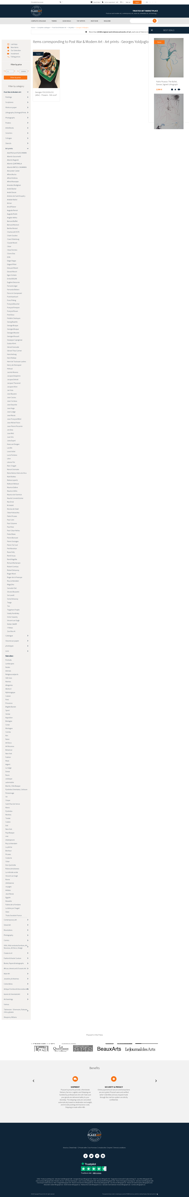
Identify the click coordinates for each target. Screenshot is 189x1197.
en (147, 2)
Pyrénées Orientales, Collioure (16, 789)
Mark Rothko (11, 476)
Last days (14, 44)
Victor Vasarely (12, 617)
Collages (8, 138)
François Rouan (12, 311)
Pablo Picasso (12, 516)
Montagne (9, 728)
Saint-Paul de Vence (12, 804)
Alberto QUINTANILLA (14, 163)
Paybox (145, 1194)
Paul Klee (10, 527)
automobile (9, 782)
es (155, 2)
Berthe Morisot (12, 228)
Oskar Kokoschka (13, 512)
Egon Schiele (12, 275)
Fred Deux (10, 315)
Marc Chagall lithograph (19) (62, 1183)
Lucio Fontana (12, 455)
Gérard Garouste (13, 347)
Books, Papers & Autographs (14, 963)
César (9, 246)
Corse (7, 725)
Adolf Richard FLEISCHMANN (17, 153)
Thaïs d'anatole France (13, 915)
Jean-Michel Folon (13, 422)
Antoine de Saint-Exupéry (16, 196)
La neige (8, 768)
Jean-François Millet (14, 419)
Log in (137, 2)
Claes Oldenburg (13, 239)
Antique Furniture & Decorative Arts (16, 989)
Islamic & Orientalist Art (12, 994)
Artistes (8, 890)
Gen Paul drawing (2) (71, 1181)
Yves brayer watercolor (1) (45, 1183)
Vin (6, 797)
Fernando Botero (13, 289)
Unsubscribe (102, 1148)
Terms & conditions (120, 1148)
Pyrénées (8, 811)
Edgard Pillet (11, 264)
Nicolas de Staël (13, 509)
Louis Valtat (11, 451)
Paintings (8, 97)
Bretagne (8, 721)
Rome (7, 879)
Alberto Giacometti (14, 156)
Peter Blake (11, 534)
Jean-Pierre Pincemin (15, 426)
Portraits (8, 660)
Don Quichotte (10, 865)
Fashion (8, 757)
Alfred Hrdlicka (12, 178)
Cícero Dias (11, 253)
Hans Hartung (11, 354)
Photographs (10, 118)
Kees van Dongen (13, 444)
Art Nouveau (9, 746)
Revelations (8, 930)
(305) (38, 1179)
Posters (8, 123)
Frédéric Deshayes (13, 318)
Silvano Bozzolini (13, 592)
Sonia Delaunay (12, 599)
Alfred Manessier (13, 181)
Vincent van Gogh (13, 620)
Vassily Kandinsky (13, 613)
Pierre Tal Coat (12, 545)
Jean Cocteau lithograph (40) (45, 1181)
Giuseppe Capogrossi (14, 340)
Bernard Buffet (12, 221)
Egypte (7, 897)
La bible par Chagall (12, 908)
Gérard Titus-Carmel (14, 351)
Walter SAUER (12, 624)
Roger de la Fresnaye (14, 577)
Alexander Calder (13, 171)
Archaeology (8, 999)
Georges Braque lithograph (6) (82, 1179)
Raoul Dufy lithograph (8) (101, 1183)
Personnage (9, 793)
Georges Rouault (13, 336)
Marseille (8, 901)
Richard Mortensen (13, 563)
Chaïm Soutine (12, 235)
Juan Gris (10, 437)
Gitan (7, 912)
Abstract (8, 689)
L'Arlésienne (9, 883)
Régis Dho (10, 584)
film (6, 735)
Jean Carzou (11, 397)
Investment (15, 53)
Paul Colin (10, 520)
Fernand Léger (12, 286)
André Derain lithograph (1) (72, 1185)
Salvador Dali (12, 588)
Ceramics (8, 133)
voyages (8, 886)
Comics (6, 940)
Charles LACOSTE (13, 232)
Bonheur (8, 851)
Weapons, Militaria (10, 1017)
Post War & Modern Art (59, 27)
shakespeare (10, 840)
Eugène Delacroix (13, 282)
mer (6, 836)
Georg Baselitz (12, 322)
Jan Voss (10, 390)
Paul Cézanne (12, 523)
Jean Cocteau (12, 401)
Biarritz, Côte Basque (12, 786)
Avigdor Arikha (12, 217)
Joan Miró (10, 433)
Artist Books (9, 128)
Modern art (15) (59, 1181)
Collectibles (8, 984)
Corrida (8, 732)
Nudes (7, 667)
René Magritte (12, 559)
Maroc (7, 807)
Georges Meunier (13, 333)
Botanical (8, 750)
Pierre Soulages (12, 541)
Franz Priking (11, 300)
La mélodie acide (11, 872)
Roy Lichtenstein (13, 581)
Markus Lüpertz (12, 480)
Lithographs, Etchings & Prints (15, 112)
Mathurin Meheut (13, 484)
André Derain (11, 192)
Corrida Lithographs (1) (138, 1185)
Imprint (110, 1148)
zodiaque (8, 779)
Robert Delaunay (13, 570)
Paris (7, 699)
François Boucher (13, 304)
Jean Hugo (11, 408)
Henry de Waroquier (14, 365)
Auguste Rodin (12, 214)
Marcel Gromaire (13, 469)
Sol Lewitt (10, 595)
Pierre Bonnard (12, 538)
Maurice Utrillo (12, 491)
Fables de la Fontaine (13, 904)
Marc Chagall (11, 466)
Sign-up (128, 2)
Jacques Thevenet (13, 383)
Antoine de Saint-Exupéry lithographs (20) (139, 1183)
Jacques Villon (12, 387)
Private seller (83, 1148)
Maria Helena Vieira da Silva (16, 473)
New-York (8, 829)
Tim (8, 606)
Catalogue (9, 636)
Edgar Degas (11, 261)
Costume (8, 858)
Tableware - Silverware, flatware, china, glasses (16, 1010)
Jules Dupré (11, 440)
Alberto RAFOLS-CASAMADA (16, 167)
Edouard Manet (12, 268)
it (152, 2)
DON (8, 257)
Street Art (7, 925)
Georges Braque (13, 329)
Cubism (8, 696)
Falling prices (15, 57)
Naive (7, 739)
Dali (6, 825)
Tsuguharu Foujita (13, 610)
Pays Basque (9, 833)
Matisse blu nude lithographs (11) (91, 1185)
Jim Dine (10, 430)
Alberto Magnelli (13, 160)
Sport (7, 710)
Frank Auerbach (12, 297)
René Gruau (11, 556)
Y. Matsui (10, 628)
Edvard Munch (12, 271)
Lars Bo (9, 448)
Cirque (7, 800)
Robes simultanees (12, 869)
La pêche (8, 847)
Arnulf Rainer (11, 207)
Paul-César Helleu (13, 530)
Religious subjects (11, 674)
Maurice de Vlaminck (14, 494)
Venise (7, 714)
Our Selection (16, 50)
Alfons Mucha (11, 174)
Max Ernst (10, 502)
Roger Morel (11, 574)
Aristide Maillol (12, 199)
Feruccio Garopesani (14, 293)
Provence (8, 703)
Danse (7, 771)
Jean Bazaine (12, 394)
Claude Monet (12, 243)
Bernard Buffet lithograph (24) (106, 1181)
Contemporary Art (10, 920)
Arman (9, 203)
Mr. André (10, 505)
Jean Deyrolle (12, 405)
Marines (8, 681)
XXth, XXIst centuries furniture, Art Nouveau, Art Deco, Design (15, 946)
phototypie (9, 646)
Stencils (8, 143)
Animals (8, 671)
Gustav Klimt (11, 343)
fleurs (7, 775)
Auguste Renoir (12, 210)
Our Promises (92, 1148)
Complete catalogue (43, 27)
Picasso (8, 854)
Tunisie (7, 818)
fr (143, 2)
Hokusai (10, 368)
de (150, 2)
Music (7, 761)
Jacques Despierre (13, 376)
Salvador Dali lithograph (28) (63, 1179)
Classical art (8, 953)
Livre (7, 651)
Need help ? (73, 1148)
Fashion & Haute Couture (12, 958)
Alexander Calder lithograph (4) (53, 1185)
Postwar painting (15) (47, 1179)
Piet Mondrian (12, 548)
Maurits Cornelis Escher (15, 498)
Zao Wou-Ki (11, 631)
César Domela (12, 250)
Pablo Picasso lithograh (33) (101, 1179)
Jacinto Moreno (12, 372)
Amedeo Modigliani (14, 185)
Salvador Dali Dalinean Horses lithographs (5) (116, 1185)
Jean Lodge (11, 412)
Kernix (154, 1194)
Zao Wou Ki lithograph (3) (118, 1183)
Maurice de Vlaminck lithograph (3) (82, 1183)
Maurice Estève (12, 487)
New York (8, 753)
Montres (8, 815)
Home (33, 27)
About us (65, 1148)
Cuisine (7, 822)
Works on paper (11, 107)
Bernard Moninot (13, 225)
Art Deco (8, 743)
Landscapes (9, 663)
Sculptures (9, 102)
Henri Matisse (11, 358)
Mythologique (10, 692)
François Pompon (13, 307)
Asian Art (7, 973)
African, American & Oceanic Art (15, 968)
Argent (7, 764)
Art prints (71, 27)
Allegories (9, 685)
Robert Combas (12, 566)
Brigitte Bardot (10, 707)
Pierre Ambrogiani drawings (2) (125, 1181)
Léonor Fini (11, 462)
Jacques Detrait (12, 379)
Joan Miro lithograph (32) (144, 1179)
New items (14, 47)
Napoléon (9, 717)
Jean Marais (11, 415)
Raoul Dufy (11, 552)
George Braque (12, 325)
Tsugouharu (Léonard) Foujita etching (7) (123, 1179)
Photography (8, 935)
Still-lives (8, 678)
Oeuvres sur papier (12, 641)
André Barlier (11, 189)
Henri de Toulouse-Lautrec (16, 361)
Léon (9, 458)
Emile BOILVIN (12, 279)
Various (6, 1004)
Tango (9, 602)
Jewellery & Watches (11, 979)
